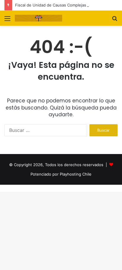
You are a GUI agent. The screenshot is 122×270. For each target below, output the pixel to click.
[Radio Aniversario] (38, 18)
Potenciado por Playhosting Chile (61, 174)
